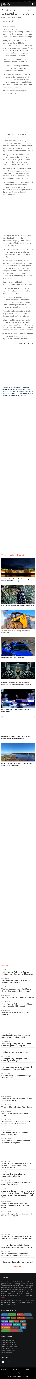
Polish (4, 393)
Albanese (16, 387)
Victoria (13, 1318)
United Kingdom (21, 395)
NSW (8, 1318)
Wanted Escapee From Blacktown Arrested (16, 1013)
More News (18, 1266)
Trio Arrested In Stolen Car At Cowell (17, 1262)
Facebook (8, 1362)
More (3, 1297)
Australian (5, 389)
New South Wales (7, 1324)
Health (24, 1324)
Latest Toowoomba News (9, 1342)
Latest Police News (7, 1348)
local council (20, 1318)
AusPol (17, 1321)
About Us (3, 1369)
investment (14, 1331)
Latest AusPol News (7, 1353)
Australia (26, 387)
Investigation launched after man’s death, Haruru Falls (16, 1184)
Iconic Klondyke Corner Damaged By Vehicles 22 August (17, 1215)
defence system (21, 389)
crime (20, 1331)
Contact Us (4, 1373)
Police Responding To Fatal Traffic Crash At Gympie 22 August (16, 1045)
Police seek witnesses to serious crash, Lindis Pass (15, 1133)
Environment (17, 1324)
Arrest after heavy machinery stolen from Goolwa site (16, 1099)
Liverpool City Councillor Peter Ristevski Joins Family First (14, 1175)
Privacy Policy (16, 1373)
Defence (12, 389)
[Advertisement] (18, 114)
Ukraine (13, 395)
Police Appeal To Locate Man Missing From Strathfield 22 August (17, 1005)
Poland (30, 391)
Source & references (25, 343)
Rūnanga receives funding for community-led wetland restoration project (16, 1205)
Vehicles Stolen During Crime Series (16, 1107)
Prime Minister (11, 393)
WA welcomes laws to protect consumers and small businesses (15, 1255)
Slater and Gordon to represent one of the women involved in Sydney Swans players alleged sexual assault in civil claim (18, 1194)
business (22, 1327)
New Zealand (15, 1327)
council (11, 1321)
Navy (26, 391)
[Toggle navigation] (33, 4)
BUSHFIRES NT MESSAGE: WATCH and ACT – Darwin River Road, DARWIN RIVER (16, 1166)
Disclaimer (27, 1369)
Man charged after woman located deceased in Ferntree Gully (16, 1068)
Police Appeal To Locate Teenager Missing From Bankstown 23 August (17, 973)
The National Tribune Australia (20, 1376)
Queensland (29, 1318)
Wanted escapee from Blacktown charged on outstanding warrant (16, 990)
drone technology (18, 391)
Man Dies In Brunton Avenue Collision (17, 997)
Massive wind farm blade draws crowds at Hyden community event (16, 1246)
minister (22, 1321)
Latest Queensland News (8, 1344)
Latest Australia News (7, 1340)
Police (3, 1318)
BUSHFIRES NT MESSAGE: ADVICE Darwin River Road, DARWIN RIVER (16, 1238)
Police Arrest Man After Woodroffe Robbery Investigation (16, 1142)
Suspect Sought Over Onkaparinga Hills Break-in (16, 1077)
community (28, 1315)
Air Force (9, 387)
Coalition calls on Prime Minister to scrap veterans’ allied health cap (16, 1036)
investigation (5, 1331)
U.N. (8, 395)
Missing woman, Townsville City (15, 1052)
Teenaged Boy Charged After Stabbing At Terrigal (14, 1060)
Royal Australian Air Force (25, 393)
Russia (4, 395)
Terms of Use (16, 1369)
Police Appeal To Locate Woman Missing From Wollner (15, 981)
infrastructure (6, 1327)
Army (21, 387)
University (5, 1321)
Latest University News (8, 1350)
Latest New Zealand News (9, 1346)
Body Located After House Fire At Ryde (16, 1114)
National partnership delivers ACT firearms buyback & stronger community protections (15, 1124)
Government (12, 1315)
